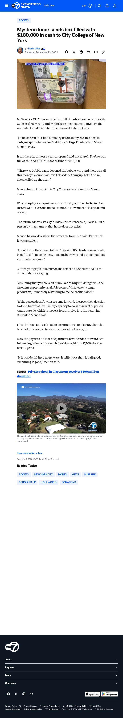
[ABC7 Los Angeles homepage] (26, 5)
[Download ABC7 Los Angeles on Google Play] (109, 694)
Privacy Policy (11, 706)
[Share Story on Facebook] (66, 52)
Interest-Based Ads (13, 709)
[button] (6, 5)
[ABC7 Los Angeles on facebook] (8, 694)
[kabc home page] (12, 647)
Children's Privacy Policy (50, 706)
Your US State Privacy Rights (75, 706)
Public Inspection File (33, 709)
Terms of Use (95, 706)
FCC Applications (52, 709)
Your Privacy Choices (28, 706)
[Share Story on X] (74, 52)
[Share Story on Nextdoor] (88, 52)
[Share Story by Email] (96, 52)
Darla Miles (34, 48)
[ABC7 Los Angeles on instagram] (23, 694)
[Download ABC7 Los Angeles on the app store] (92, 694)
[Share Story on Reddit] (81, 52)
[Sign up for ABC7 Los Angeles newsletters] (31, 694)
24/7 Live (49, 5)
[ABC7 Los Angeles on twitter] (16, 694)
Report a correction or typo (29, 453)
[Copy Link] (103, 52)
